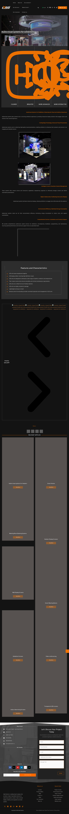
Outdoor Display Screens (58, 795)
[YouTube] (16, 806)
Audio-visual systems (58, 797)
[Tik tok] (56, 7)
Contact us (40, 795)
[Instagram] (54, 7)
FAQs (40, 793)
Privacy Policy (57, 810)
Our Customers (40, 799)
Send (60, 773)
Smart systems (58, 799)
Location (40, 789)
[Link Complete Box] (18, 464)
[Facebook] (50, 7)
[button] (39, 337)
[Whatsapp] (52, 7)
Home (37, 810)
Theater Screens (58, 789)
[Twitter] (47, 7)
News (40, 797)
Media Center (42, 810)
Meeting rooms (58, 801)
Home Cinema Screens (58, 791)
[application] (31, 3)
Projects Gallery (40, 791)
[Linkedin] (19, 806)
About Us (40, 801)
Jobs (46, 810)
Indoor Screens (58, 793)
